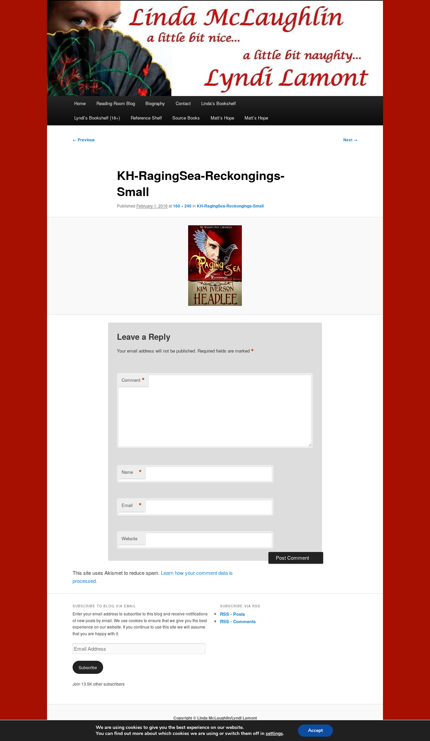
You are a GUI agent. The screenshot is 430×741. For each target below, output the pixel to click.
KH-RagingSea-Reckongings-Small (230, 206)
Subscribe (88, 667)
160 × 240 (182, 206)
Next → (350, 140)
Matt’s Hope (222, 117)
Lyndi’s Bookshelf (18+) (97, 117)
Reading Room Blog (115, 103)
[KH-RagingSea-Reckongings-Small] (215, 265)
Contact (183, 103)
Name (132, 472)
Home (80, 103)
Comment (133, 380)
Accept (315, 730)
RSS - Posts (232, 614)
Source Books (186, 117)
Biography (155, 103)
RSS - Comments (238, 621)
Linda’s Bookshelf (218, 103)
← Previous (84, 140)
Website (129, 538)
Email (132, 505)
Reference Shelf (146, 117)
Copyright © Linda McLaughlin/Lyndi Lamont (215, 718)
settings (274, 734)
